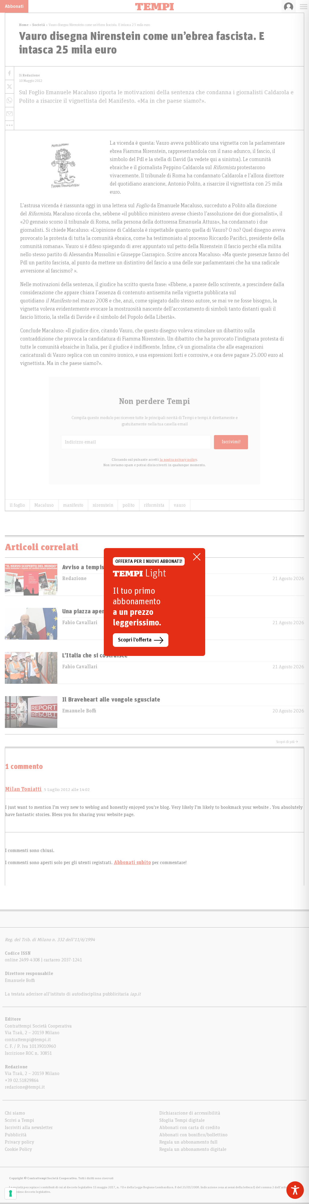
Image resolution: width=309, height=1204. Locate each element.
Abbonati (14, 6)
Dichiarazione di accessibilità (189, 1113)
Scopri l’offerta (134, 640)
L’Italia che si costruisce (95, 656)
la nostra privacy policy (178, 459)
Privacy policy (19, 1142)
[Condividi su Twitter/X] (9, 87)
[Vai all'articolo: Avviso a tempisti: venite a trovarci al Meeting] (31, 580)
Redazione (74, 578)
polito (129, 505)
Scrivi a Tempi (19, 1120)
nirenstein (103, 505)
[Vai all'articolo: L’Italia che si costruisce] (31, 668)
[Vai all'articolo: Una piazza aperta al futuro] (31, 624)
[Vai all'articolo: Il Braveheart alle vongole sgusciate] (31, 712)
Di (29, 75)
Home (24, 25)
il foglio (17, 505)
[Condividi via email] (9, 114)
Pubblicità (16, 1134)
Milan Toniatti (23, 789)
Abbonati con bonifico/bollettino (193, 1134)
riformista (154, 505)
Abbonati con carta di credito (189, 1127)
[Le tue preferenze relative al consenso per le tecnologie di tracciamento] (10, 1193)
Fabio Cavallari (79, 622)
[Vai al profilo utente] (289, 6)
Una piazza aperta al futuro (98, 611)
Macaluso (44, 505)
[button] (9, 125)
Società (38, 25)
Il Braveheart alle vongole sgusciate (111, 700)
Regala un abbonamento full (188, 1142)
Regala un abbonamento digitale (192, 1149)
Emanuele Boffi (79, 711)
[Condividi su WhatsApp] (9, 100)
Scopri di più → (287, 742)
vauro (180, 505)
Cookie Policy (18, 1149)
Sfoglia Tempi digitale (182, 1120)
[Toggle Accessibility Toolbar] (295, 1190)
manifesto (73, 505)
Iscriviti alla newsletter (29, 1127)
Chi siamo (15, 1113)
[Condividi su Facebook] (9, 73)
